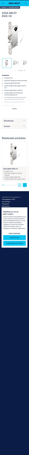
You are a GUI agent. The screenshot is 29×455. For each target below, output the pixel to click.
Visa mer (14, 108)
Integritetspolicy (21, 228)
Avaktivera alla (14, 237)
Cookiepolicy (14, 228)
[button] (14, 7)
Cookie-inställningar (14, 233)
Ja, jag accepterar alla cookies (14, 243)
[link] (5, 7)
